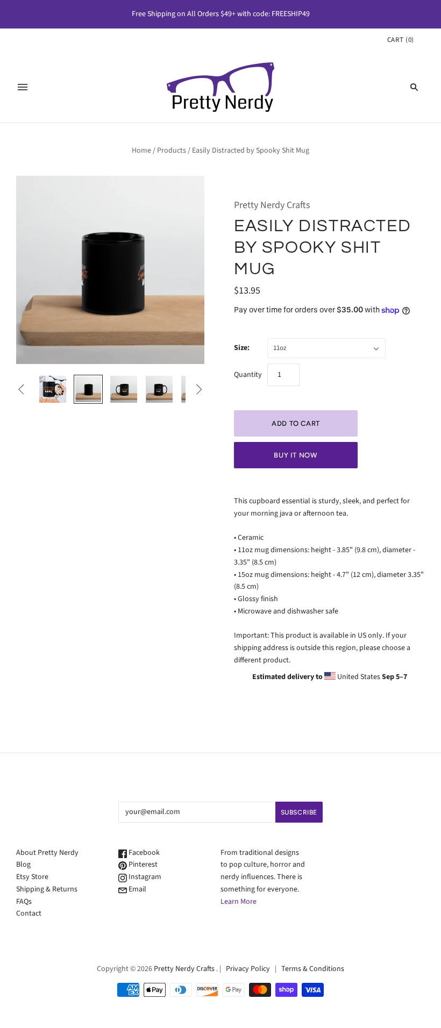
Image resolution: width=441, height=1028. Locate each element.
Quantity (248, 374)
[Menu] (22, 87)
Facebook (143, 852)
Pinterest (142, 864)
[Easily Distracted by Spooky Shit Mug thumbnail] (52, 389)
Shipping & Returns (46, 889)
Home (141, 150)
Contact (28, 913)
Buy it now (296, 455)
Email (136, 889)
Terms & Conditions (312, 968)
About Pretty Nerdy (47, 852)
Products (171, 150)
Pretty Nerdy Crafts (272, 205)
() (400, 40)
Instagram (144, 877)
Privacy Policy (248, 968)
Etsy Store (32, 877)
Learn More (238, 901)
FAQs (24, 901)
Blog (23, 864)
